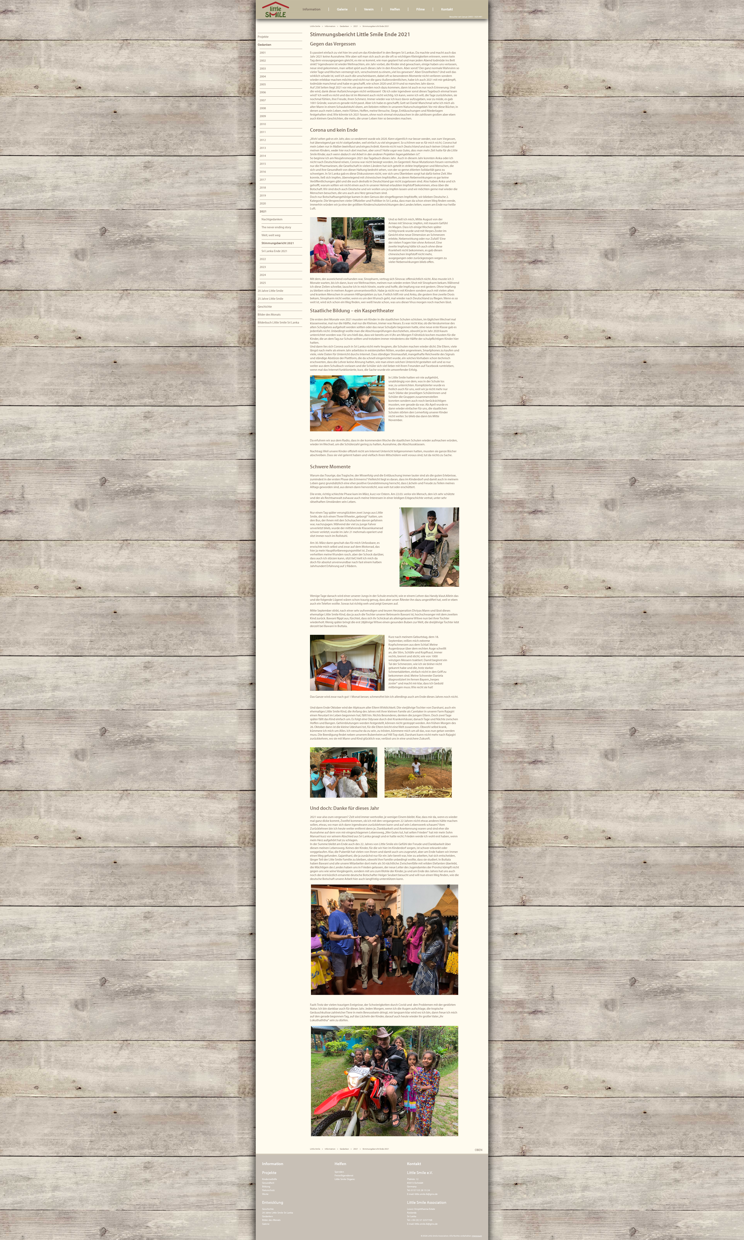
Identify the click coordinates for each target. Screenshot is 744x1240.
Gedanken (344, 26)
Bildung (266, 1186)
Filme (420, 9)
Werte (265, 1193)
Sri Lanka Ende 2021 (274, 251)
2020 (263, 203)
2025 (263, 283)
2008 (263, 108)
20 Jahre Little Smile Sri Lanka (277, 1212)
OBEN (478, 1150)
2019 (263, 195)
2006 (263, 92)
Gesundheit (268, 1182)
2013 (263, 148)
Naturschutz (268, 1190)
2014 (263, 156)
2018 (263, 187)
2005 (263, 84)
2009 (263, 116)
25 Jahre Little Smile (270, 298)
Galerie (342, 9)
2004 (263, 76)
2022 (263, 259)
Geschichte (265, 306)
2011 (263, 132)
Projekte (263, 37)
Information (311, 9)
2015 (263, 164)
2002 (263, 60)
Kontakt (447, 9)
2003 (263, 68)
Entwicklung (272, 1202)
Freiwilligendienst (344, 1175)
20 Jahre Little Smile (270, 291)
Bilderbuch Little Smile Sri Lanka (278, 322)
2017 (263, 179)
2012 (263, 140)
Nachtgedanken (272, 219)
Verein (369, 9)
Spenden (339, 1171)
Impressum (477, 1235)
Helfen (395, 9)
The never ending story (276, 227)
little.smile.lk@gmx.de (426, 1193)
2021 (355, 26)
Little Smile (275, 9)
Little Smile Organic (345, 1179)
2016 (263, 171)
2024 (263, 275)
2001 (263, 52)
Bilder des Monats (269, 314)
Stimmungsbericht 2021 (278, 243)
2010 (263, 124)
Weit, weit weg (271, 235)
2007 (263, 100)
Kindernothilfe (269, 1179)
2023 (263, 267)
